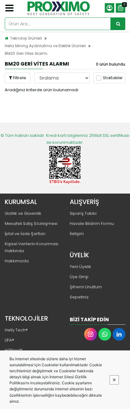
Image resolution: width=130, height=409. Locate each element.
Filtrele (19, 78)
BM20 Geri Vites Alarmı (26, 53)
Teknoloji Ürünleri (26, 38)
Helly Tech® (16, 330)
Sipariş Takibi (83, 213)
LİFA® (9, 340)
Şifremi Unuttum (86, 287)
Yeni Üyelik (80, 267)
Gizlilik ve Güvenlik (23, 213)
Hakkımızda (17, 261)
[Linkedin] (119, 334)
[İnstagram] (90, 334)
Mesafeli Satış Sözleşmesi (31, 223)
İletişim (77, 234)
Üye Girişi (79, 277)
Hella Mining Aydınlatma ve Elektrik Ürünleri (45, 45)
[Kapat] (114, 380)
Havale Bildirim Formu (92, 223)
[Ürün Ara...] (118, 23)
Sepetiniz (79, 297)
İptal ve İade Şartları (25, 234)
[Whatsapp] (104, 334)
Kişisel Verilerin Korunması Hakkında (31, 247)
